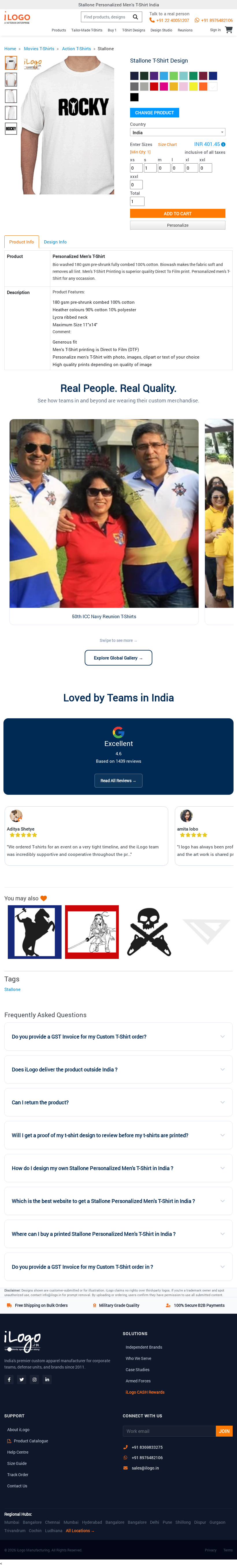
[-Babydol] (89, 932)
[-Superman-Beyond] (203, 932)
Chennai (52, 1522)
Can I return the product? (40, 1102)
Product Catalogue (30, 1441)
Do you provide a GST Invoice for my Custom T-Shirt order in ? (82, 1267)
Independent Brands (144, 1347)
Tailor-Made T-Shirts (86, 30)
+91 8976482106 (216, 20)
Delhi (154, 1522)
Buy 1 (112, 30)
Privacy (210, 1550)
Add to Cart (178, 213)
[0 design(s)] (229, 29)
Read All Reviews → (118, 780)
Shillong (183, 1522)
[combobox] (177, 132)
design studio (161, 30)
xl (187, 159)
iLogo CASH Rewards (145, 1392)
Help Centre (17, 1452)
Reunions (185, 30)
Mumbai (11, 1522)
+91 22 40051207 (172, 20)
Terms (228, 1550)
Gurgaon (217, 1522)
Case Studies (137, 1369)
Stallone (12, 989)
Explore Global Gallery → (118, 658)
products (59, 30)
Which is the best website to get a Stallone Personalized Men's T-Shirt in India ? (103, 1201)
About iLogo (18, 1429)
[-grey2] (146, 932)
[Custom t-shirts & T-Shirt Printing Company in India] (17, 17)
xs (132, 159)
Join (224, 1431)
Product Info (21, 242)
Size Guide (17, 1463)
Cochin (35, 1530)
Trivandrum (14, 1530)
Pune (167, 1522)
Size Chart (167, 144)
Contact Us (17, 1486)
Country (138, 124)
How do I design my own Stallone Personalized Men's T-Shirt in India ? (92, 1168)
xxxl (134, 176)
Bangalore (32, 1522)
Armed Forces (138, 1381)
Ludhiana (53, 1530)
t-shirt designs (133, 30)
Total (135, 193)
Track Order (17, 1474)
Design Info (55, 242)
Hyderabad (92, 1522)
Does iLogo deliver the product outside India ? (65, 1069)
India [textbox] (137, 132)
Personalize (177, 225)
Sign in (215, 29)
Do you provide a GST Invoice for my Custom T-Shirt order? (79, 1036)
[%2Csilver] (32, 932)
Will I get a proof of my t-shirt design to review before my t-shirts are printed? (100, 1135)
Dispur (200, 1522)
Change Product (154, 112)
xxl (202, 159)
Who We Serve (138, 1358)
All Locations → (80, 1530)
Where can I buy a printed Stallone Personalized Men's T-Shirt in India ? (94, 1234)
